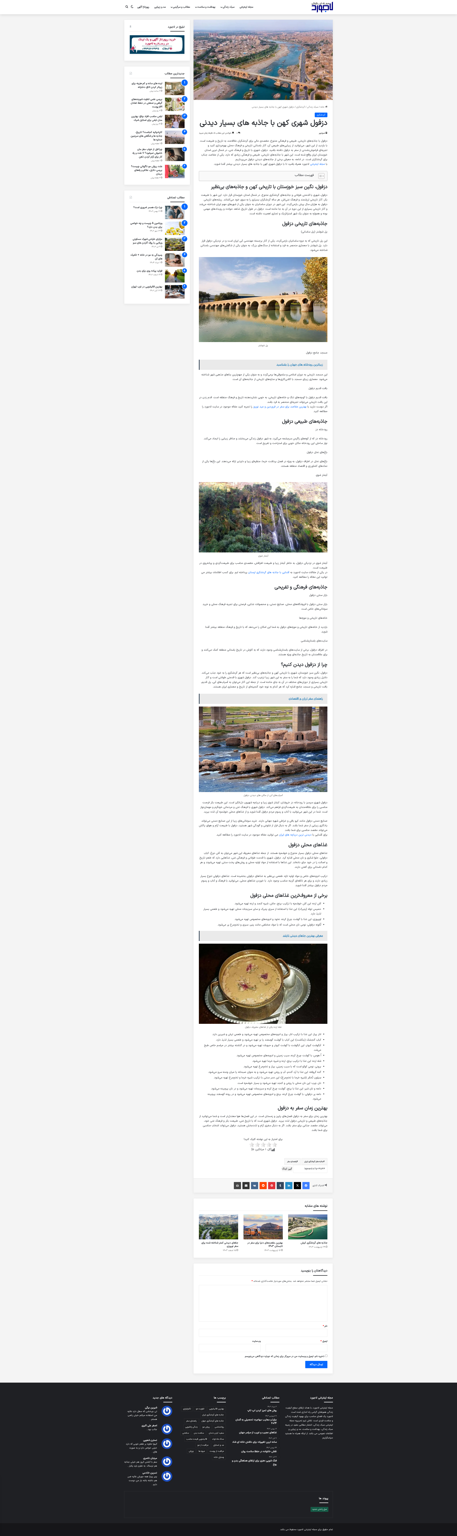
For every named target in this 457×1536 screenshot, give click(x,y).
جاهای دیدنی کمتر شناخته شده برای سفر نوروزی (219, 1244)
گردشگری (300, 107)
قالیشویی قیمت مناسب (196, 1439)
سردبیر (322, 133)
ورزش (191, 1451)
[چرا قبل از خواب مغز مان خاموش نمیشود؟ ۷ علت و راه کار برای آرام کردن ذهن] (175, 154)
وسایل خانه (219, 1457)
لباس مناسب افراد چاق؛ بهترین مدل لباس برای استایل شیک (146, 118)
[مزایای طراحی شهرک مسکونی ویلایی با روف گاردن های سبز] (175, 244)
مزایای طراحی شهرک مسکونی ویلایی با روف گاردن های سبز (147, 241)
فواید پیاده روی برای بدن (149, 271)
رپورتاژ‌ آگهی (143, 7)
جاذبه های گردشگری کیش (314, 1243)
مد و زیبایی (160, 7)
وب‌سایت (256, 1341)
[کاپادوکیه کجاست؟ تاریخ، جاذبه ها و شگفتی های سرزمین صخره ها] (175, 137)
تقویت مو (200, 1408)
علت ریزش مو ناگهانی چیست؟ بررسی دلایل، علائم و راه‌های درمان (146, 170)
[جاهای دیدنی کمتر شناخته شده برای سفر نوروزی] (218, 1226)
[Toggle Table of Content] (320, 176)
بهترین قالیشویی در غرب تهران (146, 287)
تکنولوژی (187, 1408)
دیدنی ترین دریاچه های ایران (295, 835)
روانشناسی (219, 1427)
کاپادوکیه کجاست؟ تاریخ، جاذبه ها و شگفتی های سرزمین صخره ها (146, 136)
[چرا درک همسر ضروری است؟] (175, 212)
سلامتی (185, 1433)
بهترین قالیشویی (216, 1408)
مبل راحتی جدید (319, 1509)
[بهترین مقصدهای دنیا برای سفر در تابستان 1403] (263, 1226)
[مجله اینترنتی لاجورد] (322, 7)
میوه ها (202, 1451)
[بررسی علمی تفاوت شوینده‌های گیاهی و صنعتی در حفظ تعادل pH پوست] (175, 104)
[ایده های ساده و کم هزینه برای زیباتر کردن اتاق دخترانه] (175, 88)
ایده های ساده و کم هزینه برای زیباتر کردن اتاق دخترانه (147, 85)
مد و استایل (218, 1445)
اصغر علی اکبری (149, 1426)
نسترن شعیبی (150, 1440)
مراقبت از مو (202, 1445)
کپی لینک (287, 1169)
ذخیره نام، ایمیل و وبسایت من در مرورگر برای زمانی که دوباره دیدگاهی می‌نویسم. (284, 1356)
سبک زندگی (228, 7)
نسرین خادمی (149, 1473)
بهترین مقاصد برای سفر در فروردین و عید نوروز (280, 407)
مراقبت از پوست (217, 1451)
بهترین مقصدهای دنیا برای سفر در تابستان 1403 (265, 1244)
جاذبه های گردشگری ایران (313, 1161)
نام (325, 1326)
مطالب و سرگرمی (181, 7)
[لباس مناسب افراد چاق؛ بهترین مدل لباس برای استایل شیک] (175, 121)
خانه (322, 107)
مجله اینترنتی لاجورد (307, 1529)
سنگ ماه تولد (218, 1439)
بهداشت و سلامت (206, 7)
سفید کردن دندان (216, 1433)
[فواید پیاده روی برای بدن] (175, 276)
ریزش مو (206, 1427)
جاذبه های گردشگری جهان (213, 1421)
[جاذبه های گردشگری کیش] (307, 1226)
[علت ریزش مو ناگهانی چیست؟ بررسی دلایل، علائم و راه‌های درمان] (175, 171)
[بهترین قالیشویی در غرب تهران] (175, 291)
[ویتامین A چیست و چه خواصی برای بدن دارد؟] (175, 228)
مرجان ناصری (150, 1458)
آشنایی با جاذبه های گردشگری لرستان (268, 572)
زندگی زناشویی (191, 1427)
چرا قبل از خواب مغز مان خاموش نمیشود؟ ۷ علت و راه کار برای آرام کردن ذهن (147, 153)
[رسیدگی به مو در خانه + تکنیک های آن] (175, 260)
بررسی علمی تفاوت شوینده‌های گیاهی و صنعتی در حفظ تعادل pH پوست (146, 103)
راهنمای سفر (292, 1161)
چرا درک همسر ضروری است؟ (147, 207)
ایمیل (323, 1341)
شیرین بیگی (151, 1408)
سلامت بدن (199, 1433)
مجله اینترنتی (246, 7)
